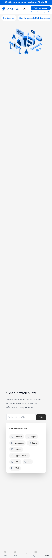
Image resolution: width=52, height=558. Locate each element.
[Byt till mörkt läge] (25, 9)
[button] (47, 554)
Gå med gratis (40, 8)
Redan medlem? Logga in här (40, 12)
